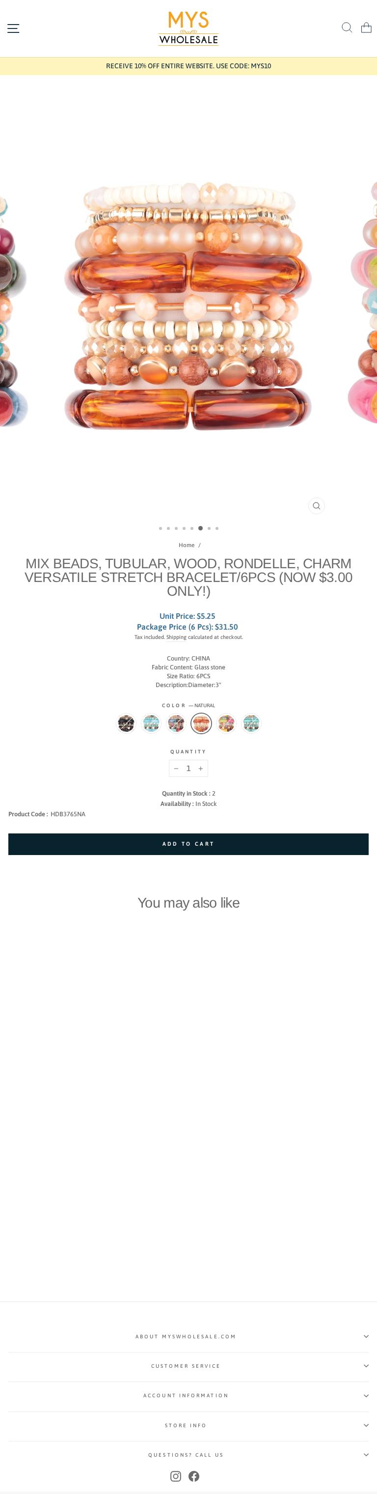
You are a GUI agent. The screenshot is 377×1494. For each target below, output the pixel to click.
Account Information (186, 1395)
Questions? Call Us (186, 1455)
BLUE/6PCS (151, 723)
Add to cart (48, 1194)
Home (186, 545)
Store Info (186, 1425)
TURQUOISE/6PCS (251, 723)
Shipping (176, 637)
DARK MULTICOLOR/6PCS (176, 723)
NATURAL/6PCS (201, 723)
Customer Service (186, 1366)
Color (188, 705)
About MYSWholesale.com (186, 1336)
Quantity (188, 751)
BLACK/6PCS (126, 723)
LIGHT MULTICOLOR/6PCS (226, 723)
